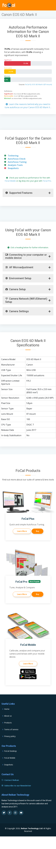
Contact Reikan (11, 780)
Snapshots (13, 168)
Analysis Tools (15, 165)
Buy (37, 531)
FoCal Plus (28, 518)
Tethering (13, 155)
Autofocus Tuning (17, 161)
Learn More (22, 531)
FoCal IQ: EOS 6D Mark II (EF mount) (38, 84)
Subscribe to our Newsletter (17, 785)
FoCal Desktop (10, 751)
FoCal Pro (47, 181)
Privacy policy (9, 736)
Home (6, 709)
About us (8, 716)
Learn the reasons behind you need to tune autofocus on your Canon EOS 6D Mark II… (28, 106)
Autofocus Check (17, 158)
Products (8, 723)
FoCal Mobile (10, 181)
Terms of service (11, 729)
